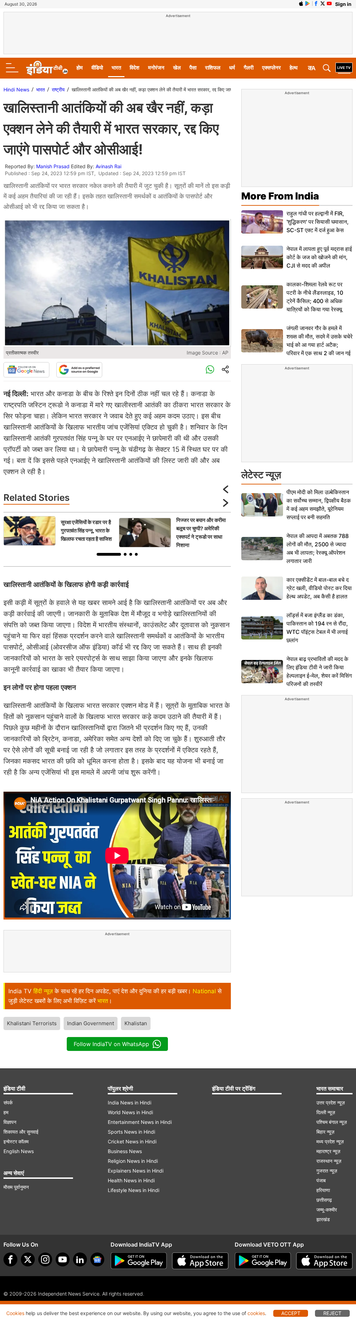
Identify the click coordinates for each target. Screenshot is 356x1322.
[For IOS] (324, 1260)
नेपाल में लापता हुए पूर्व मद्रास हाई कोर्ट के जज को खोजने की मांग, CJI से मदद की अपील (319, 257)
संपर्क (8, 1102)
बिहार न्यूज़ (325, 1132)
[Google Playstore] (139, 1260)
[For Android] (263, 1260)
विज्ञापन (9, 1122)
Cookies (15, 1313)
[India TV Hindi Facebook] (316, 3)
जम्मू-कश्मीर (326, 1210)
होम (79, 67)
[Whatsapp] (210, 369)
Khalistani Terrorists (32, 1023)
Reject (332, 1313)
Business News (125, 1151)
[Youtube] (63, 1259)
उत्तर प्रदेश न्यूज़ (330, 1102)
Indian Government (90, 1023)
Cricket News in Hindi (132, 1141)
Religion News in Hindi (133, 1161)
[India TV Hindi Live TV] (344, 68)
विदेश (134, 67)
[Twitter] (28, 1259)
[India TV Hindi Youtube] (329, 3)
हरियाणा (323, 1190)
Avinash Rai (108, 166)
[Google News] (26, 369)
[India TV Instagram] (45, 1259)
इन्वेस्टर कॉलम (16, 1141)
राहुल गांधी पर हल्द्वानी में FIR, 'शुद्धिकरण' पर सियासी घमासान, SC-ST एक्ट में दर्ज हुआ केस (317, 222)
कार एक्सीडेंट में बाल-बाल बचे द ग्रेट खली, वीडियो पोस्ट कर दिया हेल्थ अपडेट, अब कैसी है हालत (319, 588)
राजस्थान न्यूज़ (328, 1161)
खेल (177, 67)
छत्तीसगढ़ (324, 1200)
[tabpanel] (59, 531)
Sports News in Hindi (131, 1132)
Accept (290, 1313)
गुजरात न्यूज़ (326, 1171)
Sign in (343, 4)
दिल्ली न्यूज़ (325, 1112)
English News (18, 1151)
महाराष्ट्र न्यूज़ (328, 1151)
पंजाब (321, 1180)
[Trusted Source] (79, 369)
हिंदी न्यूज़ (43, 991)
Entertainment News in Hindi (140, 1122)
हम (5, 1112)
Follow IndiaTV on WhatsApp (111, 1044)
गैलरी (248, 67)
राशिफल (212, 67)
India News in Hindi (129, 1102)
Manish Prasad (53, 166)
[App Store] (200, 1260)
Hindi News (16, 89)
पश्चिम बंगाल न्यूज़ (331, 1122)
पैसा (192, 67)
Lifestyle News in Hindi (133, 1190)
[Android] (307, 3)
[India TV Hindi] (47, 68)
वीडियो (97, 67)
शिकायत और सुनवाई (21, 1132)
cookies (256, 1313)
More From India (280, 196)
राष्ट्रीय (58, 89)
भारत (116, 67)
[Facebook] (10, 1259)
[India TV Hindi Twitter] (322, 3)
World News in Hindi (130, 1112)
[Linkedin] (80, 1259)
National (204, 991)
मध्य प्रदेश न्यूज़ (330, 1141)
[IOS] (301, 3)
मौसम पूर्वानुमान (16, 1187)
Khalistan (135, 1023)
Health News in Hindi (131, 1180)
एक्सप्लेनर (271, 67)
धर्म (232, 67)
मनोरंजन (156, 67)
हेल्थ (294, 67)
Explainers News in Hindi (135, 1171)
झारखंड (323, 1219)
